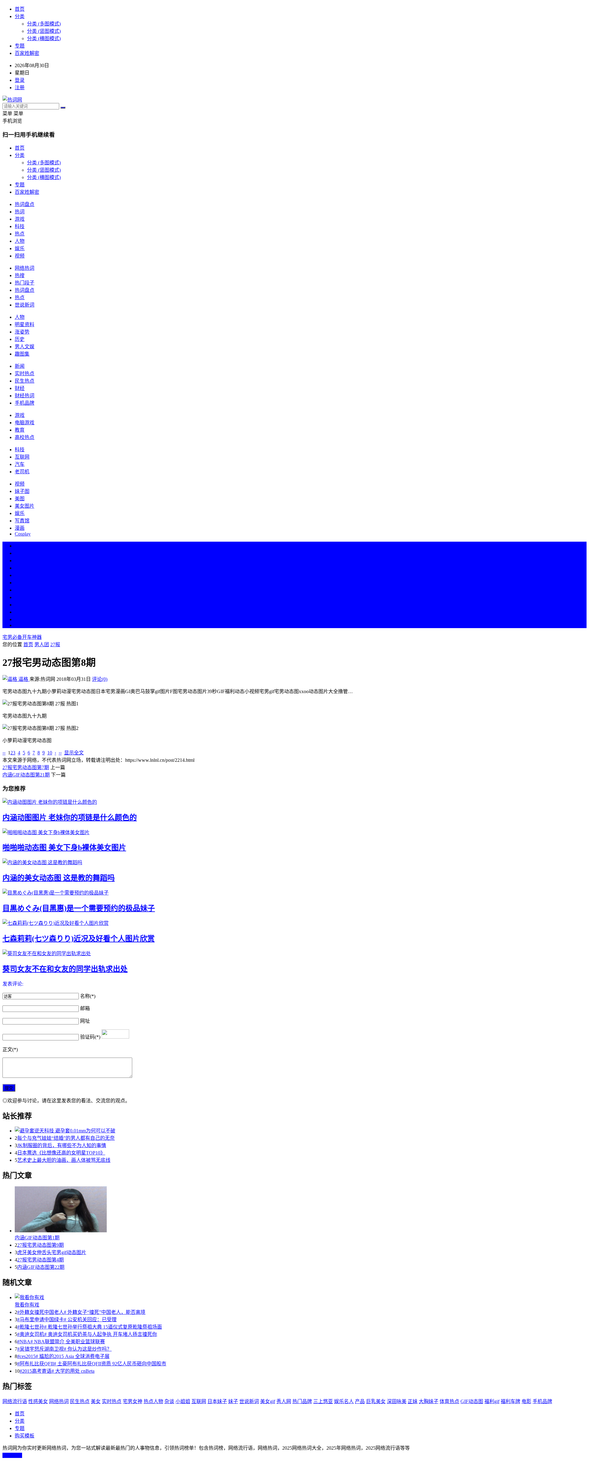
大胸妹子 (428, 1401)
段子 (20, 590)
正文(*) (10, 1049)
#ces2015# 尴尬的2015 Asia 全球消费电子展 (63, 1356)
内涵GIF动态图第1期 (37, 1237)
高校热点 (24, 437)
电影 (526, 1401)
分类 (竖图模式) (44, 31)
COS (20, 625)
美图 (20, 498)
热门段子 (24, 282)
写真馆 (22, 520)
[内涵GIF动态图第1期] (301, 1210)
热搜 (20, 275)
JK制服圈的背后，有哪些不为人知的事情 (61, 1145)
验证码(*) (90, 1036)
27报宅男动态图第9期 (40, 1245)
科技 (20, 226)
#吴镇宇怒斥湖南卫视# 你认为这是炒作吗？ (64, 1349)
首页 (20, 9)
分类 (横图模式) (44, 38)
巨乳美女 (376, 1401)
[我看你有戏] (301, 1297)
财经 (20, 388)
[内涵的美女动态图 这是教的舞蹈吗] (294, 862)
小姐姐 (182, 1401)
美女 (20, 604)
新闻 (20, 366)
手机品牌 (24, 403)
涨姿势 (22, 331)
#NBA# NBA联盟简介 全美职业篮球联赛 (61, 1341)
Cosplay (23, 533)
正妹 (413, 1401)
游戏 (20, 219)
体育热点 (449, 1401)
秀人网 (283, 1401)
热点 (20, 233)
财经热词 (24, 395)
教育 (20, 430)
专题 (20, 45)
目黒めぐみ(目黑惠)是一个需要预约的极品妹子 (78, 908)
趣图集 (22, 354)
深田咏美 (396, 1401)
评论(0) (99, 679)
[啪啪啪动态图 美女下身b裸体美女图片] (294, 832)
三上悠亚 (323, 1401)
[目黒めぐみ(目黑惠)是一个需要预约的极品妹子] (294, 892)
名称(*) (87, 996)
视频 (20, 255)
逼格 (23, 679)
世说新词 (24, 304)
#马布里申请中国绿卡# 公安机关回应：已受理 (67, 1319)
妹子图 (22, 491)
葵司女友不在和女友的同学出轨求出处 (65, 969)
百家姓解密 (27, 53)
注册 (20, 87)
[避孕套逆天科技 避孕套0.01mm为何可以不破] (301, 1130)
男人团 (41, 644)
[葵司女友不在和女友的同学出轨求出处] (294, 953)
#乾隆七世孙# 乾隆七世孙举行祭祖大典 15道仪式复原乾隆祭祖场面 (89, 1326)
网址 (85, 1021)
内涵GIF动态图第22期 (40, 1267)
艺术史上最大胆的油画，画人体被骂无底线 (63, 1160)
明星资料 (24, 324)
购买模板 (24, 1435)
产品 (360, 1401)
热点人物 (153, 1401)
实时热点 (24, 373)
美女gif (267, 1401)
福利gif (491, 1401)
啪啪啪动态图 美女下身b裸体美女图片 (64, 848)
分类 (20, 16)
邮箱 (85, 1008)
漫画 (20, 528)
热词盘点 (24, 204)
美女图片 (24, 506)
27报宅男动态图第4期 (40, 1259)
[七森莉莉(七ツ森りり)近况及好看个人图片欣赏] (294, 922)
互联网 (22, 457)
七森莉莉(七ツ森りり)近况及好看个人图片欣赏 (78, 939)
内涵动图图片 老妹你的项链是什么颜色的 (69, 818)
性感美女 (38, 1401)
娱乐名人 (344, 1401)
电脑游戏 (24, 422)
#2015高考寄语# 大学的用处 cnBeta (57, 1371)
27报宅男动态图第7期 (25, 767)
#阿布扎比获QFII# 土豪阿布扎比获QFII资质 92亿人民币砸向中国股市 (91, 1363)
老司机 (22, 471)
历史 (20, 339)
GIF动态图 (471, 1401)
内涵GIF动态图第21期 (26, 774)
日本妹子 (217, 1401)
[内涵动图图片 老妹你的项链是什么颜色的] (294, 801)
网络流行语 (14, 1401)
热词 (20, 211)
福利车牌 (510, 1401)
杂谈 (169, 1401)
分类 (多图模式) (44, 23)
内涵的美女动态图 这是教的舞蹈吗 (58, 878)
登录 (20, 80)
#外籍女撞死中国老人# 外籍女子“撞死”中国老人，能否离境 (81, 1312)
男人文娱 (24, 346)
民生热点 (24, 380)
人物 (20, 241)
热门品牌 (302, 1401)
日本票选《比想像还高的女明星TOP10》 (61, 1152)
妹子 (233, 1401)
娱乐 (20, 248)
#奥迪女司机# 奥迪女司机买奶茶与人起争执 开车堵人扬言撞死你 (87, 1334)
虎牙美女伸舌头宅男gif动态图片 (51, 1252)
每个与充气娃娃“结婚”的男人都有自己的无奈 (66, 1138)
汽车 (20, 464)
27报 (55, 644)
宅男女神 (132, 1401)
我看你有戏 (27, 1304)
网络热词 (24, 268)
